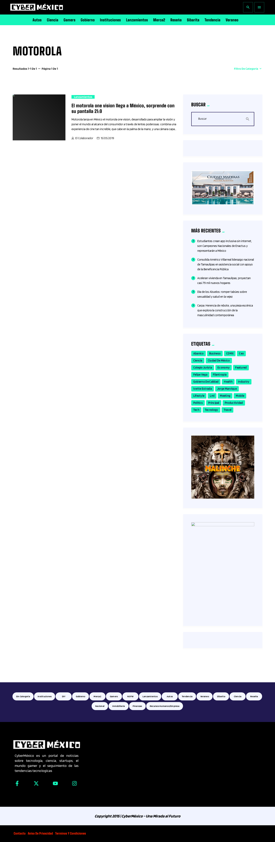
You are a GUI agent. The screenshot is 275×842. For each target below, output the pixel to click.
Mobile (240, 396)
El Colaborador (84, 138)
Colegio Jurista (202, 367)
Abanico (198, 353)
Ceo (241, 353)
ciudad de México (219, 360)
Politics (198, 403)
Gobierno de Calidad (206, 381)
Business (215, 353)
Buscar (202, 118)
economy (223, 367)
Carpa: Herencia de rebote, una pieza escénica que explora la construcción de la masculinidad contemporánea (225, 310)
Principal (213, 403)
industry (243, 381)
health (228, 381)
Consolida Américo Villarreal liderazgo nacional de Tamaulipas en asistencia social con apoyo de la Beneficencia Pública (225, 264)
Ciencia (197, 360)
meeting (225, 396)
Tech (196, 410)
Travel (228, 410)
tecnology (211, 410)
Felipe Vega (200, 374)
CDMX (230, 353)
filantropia (219, 374)
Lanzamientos (83, 97)
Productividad (234, 403)
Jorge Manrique (227, 388)
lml (212, 396)
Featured (241, 367)
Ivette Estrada (202, 388)
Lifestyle (199, 396)
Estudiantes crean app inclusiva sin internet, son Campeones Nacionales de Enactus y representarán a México (224, 246)
